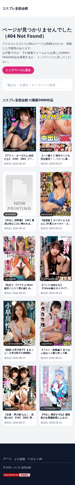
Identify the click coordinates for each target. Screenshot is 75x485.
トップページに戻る (18, 70)
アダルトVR (35, 459)
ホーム (7, 458)
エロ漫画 (19, 459)
